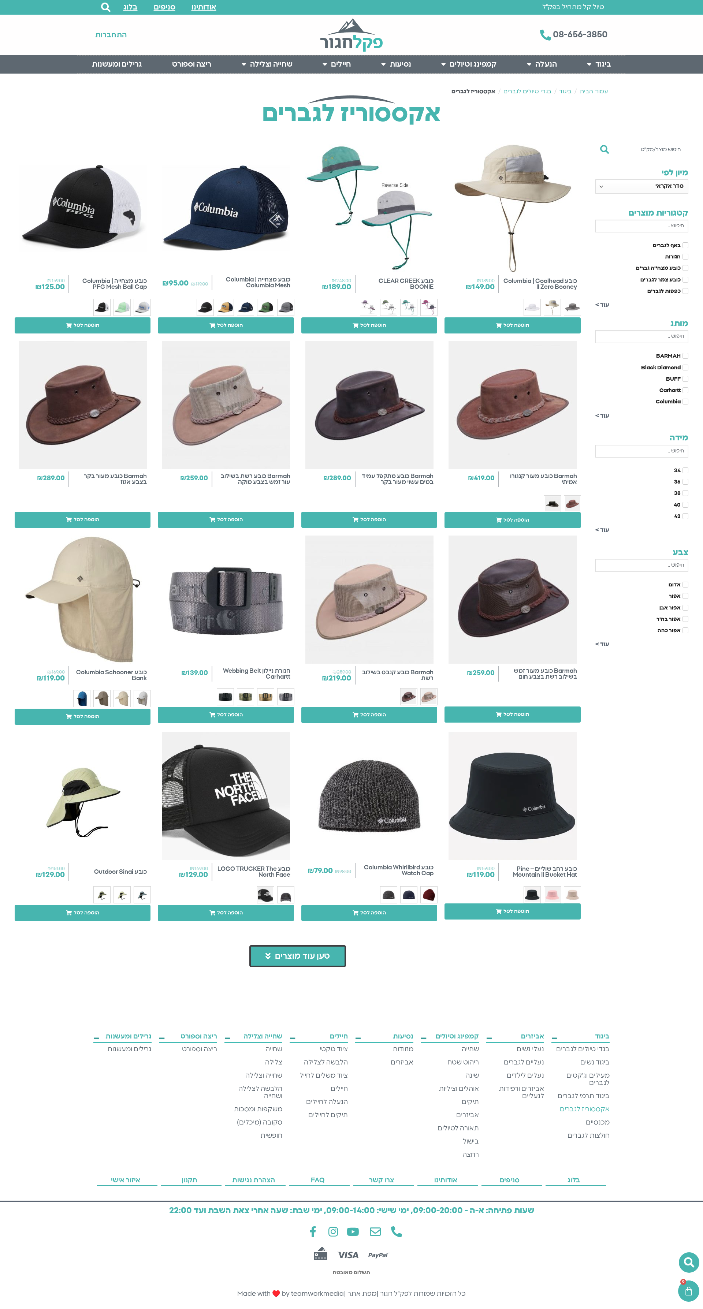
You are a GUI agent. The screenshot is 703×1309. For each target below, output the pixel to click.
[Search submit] (604, 147)
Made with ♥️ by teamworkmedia (290, 1294)
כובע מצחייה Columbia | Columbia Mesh (258, 282)
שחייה (273, 1049)
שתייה (470, 1049)
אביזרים (467, 1115)
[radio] (572, 307)
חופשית (271, 1136)
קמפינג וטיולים (473, 64)
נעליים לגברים (524, 1062)
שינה (472, 1076)
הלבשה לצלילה (326, 1062)
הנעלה (546, 64)
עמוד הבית (594, 91)
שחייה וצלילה (271, 64)
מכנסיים (598, 1122)
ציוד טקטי (334, 1049)
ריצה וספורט (191, 64)
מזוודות (403, 1049)
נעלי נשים (530, 1049)
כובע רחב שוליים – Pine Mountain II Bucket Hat (545, 872)
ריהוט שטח (463, 1062)
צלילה (273, 1062)
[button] (512, 325)
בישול (471, 1141)
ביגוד (603, 64)
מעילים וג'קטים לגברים (588, 1079)
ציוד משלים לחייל (324, 1076)
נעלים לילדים (525, 1076)
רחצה (470, 1155)
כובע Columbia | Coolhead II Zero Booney (540, 284)
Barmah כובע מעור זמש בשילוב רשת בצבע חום (545, 674)
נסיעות (400, 64)
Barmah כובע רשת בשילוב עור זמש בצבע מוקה (255, 479)
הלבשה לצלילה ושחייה (260, 1093)
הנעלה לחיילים (327, 1102)
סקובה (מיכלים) (259, 1122)
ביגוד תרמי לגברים (584, 1096)
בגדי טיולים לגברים (527, 91)
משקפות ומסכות (258, 1109)
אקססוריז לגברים (585, 1109)
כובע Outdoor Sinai (120, 872)
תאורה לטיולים (458, 1128)
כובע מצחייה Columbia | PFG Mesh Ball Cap (114, 284)
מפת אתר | (360, 1294)
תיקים (470, 1102)
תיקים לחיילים (328, 1115)
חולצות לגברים (589, 1136)
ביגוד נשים (595, 1062)
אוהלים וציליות (459, 1089)
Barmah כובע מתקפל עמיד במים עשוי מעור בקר (398, 479)
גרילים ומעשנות (117, 64)
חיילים (341, 64)
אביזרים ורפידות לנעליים (521, 1093)
